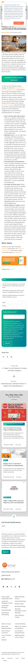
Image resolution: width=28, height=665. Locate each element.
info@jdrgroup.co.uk (9, 579)
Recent (4, 279)
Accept (18, 23)
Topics (4, 302)
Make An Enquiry (6, 624)
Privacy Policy (7, 19)
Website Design (19, 604)
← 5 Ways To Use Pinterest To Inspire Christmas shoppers (14, 369)
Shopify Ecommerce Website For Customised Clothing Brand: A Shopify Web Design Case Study (13, 285)
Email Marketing (6, 610)
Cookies (5, 660)
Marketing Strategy (20, 606)
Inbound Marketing (20, 601)
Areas (3, 658)
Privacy (23, 658)
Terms (16, 658)
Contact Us (10, 658)
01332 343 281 (6, 575)
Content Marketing (20, 624)
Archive (4, 305)
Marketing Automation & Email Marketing (20, 610)
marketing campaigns (8, 105)
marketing (4, 248)
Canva (12, 269)
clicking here (17, 252)
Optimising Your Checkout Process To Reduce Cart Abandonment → (13, 385)
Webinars (4, 640)
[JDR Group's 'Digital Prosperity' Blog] (14, 376)
